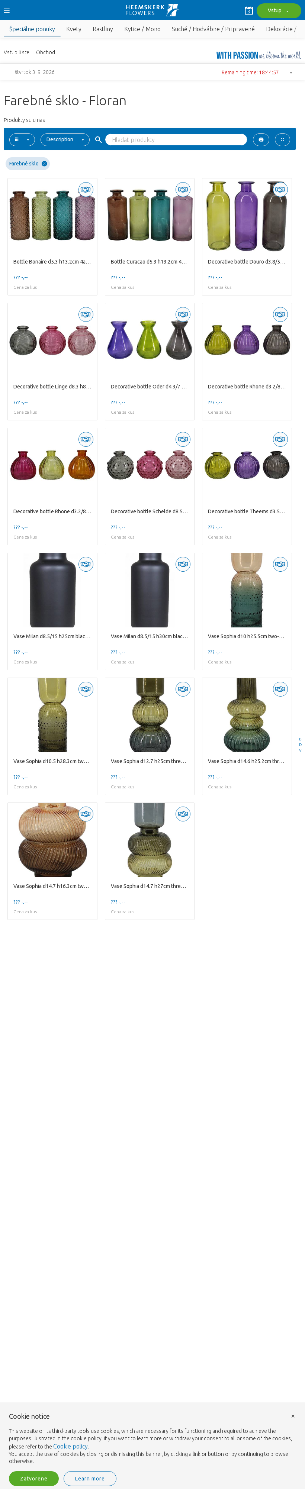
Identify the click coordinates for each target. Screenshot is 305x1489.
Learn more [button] (90, 1479)
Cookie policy (70, 1446)
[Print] (261, 139)
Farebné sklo (24, 164)
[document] (152, 1439)
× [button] (293, 1415)
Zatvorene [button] (34, 1479)
